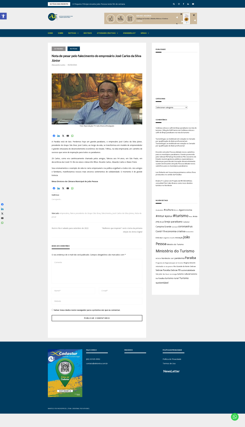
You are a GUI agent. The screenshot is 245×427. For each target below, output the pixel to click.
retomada (159, 266)
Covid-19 (160, 231)
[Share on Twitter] (63, 135)
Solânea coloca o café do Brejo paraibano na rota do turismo (175, 131)
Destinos (88, 33)
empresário (64, 213)
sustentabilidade (188, 270)
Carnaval (175, 227)
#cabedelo (159, 210)
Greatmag (75, 408)
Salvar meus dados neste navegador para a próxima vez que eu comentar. (87, 310)
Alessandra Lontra (58, 65)
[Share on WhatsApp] (72, 135)
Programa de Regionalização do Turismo (169, 263)
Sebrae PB (176, 270)
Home (50, 33)
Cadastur (186, 222)
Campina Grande (163, 226)
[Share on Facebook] (54, 135)
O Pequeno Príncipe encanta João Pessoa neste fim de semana (98, 4)
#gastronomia (185, 210)
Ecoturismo (189, 232)
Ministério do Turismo (175, 250)
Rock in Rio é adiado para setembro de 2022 (70, 228)
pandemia (179, 258)
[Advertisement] (176, 72)
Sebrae (193, 266)
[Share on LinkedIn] (58, 135)
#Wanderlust (129, 33)
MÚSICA (158, 258)
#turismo (180, 215)
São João (159, 274)
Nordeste (165, 258)
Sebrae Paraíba (163, 270)
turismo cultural (183, 274)
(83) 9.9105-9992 (93, 359)
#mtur (160, 216)
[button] (3, 16)
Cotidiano (58, 49)
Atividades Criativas (106, 33)
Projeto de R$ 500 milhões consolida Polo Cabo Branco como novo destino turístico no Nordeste (174, 183)
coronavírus (185, 226)
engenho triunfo (169, 238)
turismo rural (172, 278)
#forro (176, 210)
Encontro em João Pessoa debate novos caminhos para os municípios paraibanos (175, 164)
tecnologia (173, 274)
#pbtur (168, 216)
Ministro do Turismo (175, 244)
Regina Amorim (189, 263)
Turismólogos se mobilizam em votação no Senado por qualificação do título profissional (175, 140)
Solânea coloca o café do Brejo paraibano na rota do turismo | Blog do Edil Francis (176, 129)
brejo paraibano (173, 221)
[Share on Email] (67, 135)
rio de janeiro (168, 266)
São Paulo (166, 274)
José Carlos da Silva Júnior (123, 213)
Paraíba (190, 258)
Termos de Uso (169, 363)
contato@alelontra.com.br (97, 363)
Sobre (60, 33)
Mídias (144, 33)
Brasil (162, 222)
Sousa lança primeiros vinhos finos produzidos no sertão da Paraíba (176, 173)
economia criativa (175, 231)
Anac (190, 216)
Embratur (159, 238)
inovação (179, 237)
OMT (172, 258)
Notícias (72, 33)
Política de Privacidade (172, 359)
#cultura (168, 209)
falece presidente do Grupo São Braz (85, 213)
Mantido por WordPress (57, 408)
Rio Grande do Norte (181, 266)
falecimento (106, 213)
